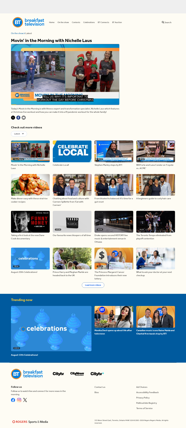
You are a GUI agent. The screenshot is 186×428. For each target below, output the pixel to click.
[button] (30, 151)
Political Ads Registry (146, 403)
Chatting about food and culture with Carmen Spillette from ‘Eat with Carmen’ (71, 201)
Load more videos (93, 285)
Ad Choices (141, 387)
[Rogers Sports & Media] (30, 421)
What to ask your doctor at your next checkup (154, 274)
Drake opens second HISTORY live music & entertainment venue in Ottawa (111, 238)
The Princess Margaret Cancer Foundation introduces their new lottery (111, 275)
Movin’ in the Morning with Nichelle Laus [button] (28, 167)
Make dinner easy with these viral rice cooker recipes (29, 200)
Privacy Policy (143, 397)
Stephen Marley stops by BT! (108, 165)
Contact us (100, 387)
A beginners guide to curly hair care (153, 198)
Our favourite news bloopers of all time (72, 235)
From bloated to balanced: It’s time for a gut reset (114, 200)
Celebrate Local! (61, 165)
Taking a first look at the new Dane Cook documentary (27, 237)
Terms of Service (144, 408)
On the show (17, 33)
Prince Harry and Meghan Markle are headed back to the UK (70, 274)
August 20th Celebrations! (24, 272)
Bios (97, 392)
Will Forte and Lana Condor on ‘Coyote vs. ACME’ (154, 167)
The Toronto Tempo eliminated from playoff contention (153, 237)
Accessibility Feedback (147, 392)
